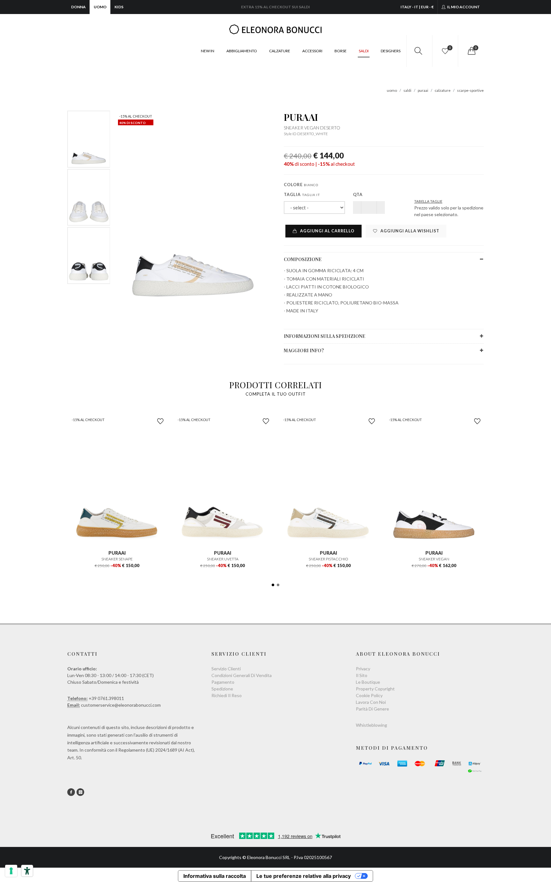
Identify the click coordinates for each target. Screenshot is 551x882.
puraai (423, 90)
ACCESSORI (312, 50)
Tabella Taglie (428, 201)
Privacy (363, 668)
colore (301, 184)
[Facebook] (71, 792)
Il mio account (463, 6)
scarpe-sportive (470, 90)
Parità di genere (372, 708)
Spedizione (222, 688)
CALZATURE (279, 50)
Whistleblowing (371, 725)
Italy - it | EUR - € (417, 6)
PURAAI (301, 117)
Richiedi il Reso (226, 695)
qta (358, 194)
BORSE (340, 50)
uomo (392, 90)
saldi (407, 90)
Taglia (302, 194)
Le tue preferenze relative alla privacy (303, 876)
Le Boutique (368, 682)
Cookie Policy (369, 695)
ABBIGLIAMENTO (241, 50)
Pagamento (222, 682)
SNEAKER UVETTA (223, 559)
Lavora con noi (371, 702)
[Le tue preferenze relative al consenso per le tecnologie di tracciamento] (11, 871)
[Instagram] (80, 792)
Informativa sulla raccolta (214, 876)
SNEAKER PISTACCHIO (328, 559)
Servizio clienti (226, 668)
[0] (471, 51)
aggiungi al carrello (327, 231)
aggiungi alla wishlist (409, 231)
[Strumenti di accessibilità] (27, 871)
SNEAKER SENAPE (117, 559)
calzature (443, 90)
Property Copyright (375, 688)
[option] (88, 139)
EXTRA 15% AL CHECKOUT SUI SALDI (275, 6)
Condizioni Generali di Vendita (241, 675)
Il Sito (361, 675)
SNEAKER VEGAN (434, 559)
